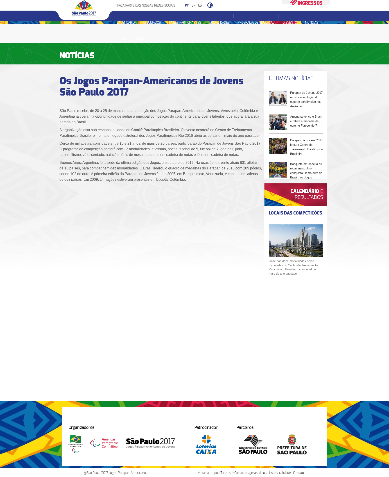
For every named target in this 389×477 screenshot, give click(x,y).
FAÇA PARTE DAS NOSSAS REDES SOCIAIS (146, 5)
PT (187, 5)
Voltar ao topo (208, 473)
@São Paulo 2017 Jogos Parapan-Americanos (115, 473)
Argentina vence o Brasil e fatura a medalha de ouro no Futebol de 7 (306, 121)
